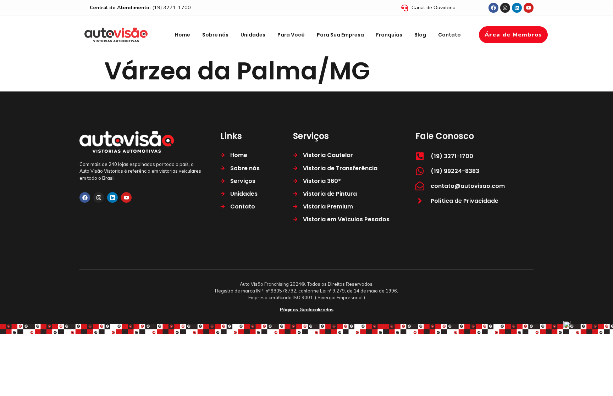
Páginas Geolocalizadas (306, 309)
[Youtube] (529, 8)
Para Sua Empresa (340, 34)
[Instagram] (505, 8)
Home (182, 34)
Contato (449, 34)
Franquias (389, 34)
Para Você (291, 34)
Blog (420, 34)
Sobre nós (215, 34)
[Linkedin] (517, 8)
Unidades (253, 34)
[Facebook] (493, 8)
